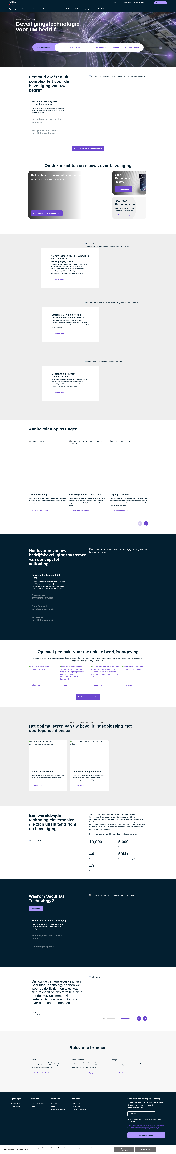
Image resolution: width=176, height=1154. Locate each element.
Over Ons (54, 1103)
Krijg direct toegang (146, 1135)
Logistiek (33, 1106)
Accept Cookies (145, 1149)
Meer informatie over (40, 511)
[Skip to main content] (88, 63)
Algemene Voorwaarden (79, 1109)
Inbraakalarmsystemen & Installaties (105, 47)
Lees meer (38, 785)
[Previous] (140, 523)
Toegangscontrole (132, 47)
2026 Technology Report (83, 9)
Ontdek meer (59, 279)
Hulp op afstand (76, 1106)
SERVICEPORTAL (127, 2)
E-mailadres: (133, 1113)
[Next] (146, 523)
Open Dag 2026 (99, 9)
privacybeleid (143, 1127)
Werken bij (69, 9)
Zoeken (150, 3)
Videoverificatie (15, 1106)
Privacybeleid (76, 1103)
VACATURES (117, 2)
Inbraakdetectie (15, 1103)
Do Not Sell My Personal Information (124, 1149)
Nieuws (53, 1106)
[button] (14, 9)
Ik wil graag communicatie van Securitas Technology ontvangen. (145, 1120)
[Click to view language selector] (147, 3)
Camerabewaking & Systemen (73, 47)
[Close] (173, 1149)
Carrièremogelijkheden (58, 1109)
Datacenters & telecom (38, 1103)
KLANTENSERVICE (139, 2)
